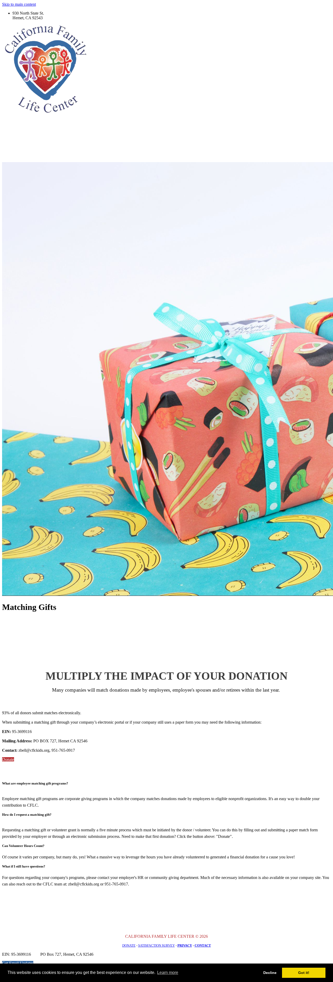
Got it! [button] (303, 973)
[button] (8, 759)
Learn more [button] (167, 972)
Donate (129, 945)
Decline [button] (270, 973)
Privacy (184, 945)
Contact (203, 945)
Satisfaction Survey (156, 945)
